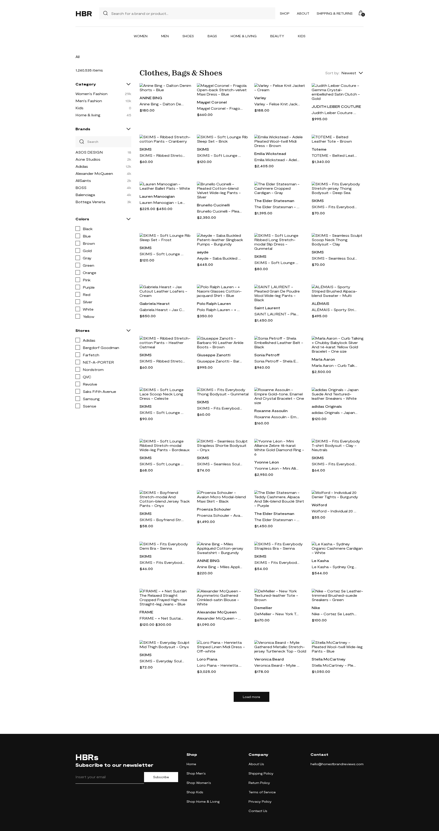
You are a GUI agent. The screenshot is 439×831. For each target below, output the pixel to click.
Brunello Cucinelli (213, 205)
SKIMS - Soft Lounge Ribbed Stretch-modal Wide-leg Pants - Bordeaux (162, 464)
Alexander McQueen (94, 173)
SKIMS (145, 149)
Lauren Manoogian (157, 196)
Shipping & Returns (335, 13)
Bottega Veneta (90, 202)
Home (191, 764)
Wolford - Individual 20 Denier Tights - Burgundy (334, 511)
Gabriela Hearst (154, 303)
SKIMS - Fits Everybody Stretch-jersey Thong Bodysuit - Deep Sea (334, 207)
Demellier (263, 607)
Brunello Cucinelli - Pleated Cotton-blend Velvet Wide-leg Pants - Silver (220, 211)
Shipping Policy (261, 773)
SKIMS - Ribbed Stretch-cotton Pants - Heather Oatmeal (162, 361)
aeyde (203, 252)
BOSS (80, 187)
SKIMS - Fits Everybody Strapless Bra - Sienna (277, 562)
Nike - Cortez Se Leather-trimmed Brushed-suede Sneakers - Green (334, 614)
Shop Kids (195, 792)
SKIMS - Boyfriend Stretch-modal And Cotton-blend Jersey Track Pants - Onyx (162, 519)
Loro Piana (207, 659)
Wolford (319, 505)
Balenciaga (85, 194)
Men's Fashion (88, 101)
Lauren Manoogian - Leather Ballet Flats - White (162, 202)
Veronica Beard (269, 659)
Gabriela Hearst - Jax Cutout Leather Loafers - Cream (162, 309)
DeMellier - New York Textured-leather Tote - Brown (277, 614)
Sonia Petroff (267, 355)
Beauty (277, 36)
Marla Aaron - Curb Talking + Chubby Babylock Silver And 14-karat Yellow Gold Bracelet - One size (334, 365)
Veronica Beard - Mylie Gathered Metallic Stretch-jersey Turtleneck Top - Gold (277, 665)
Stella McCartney (328, 659)
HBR (83, 13)
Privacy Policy (260, 801)
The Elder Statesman (274, 200)
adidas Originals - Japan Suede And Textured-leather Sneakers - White (334, 412)
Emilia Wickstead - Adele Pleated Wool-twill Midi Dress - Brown (277, 159)
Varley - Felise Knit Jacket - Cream (277, 104)
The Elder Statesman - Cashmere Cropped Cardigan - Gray (277, 207)
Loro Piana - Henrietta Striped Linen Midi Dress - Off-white (220, 665)
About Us (256, 764)
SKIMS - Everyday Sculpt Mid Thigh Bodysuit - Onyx (162, 661)
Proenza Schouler (214, 509)
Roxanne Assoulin (271, 410)
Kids (301, 36)
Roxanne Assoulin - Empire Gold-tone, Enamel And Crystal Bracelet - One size (277, 417)
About (303, 13)
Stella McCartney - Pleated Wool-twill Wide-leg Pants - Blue (334, 665)
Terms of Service (262, 792)
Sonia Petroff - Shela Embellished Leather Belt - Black (277, 361)
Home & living (87, 115)
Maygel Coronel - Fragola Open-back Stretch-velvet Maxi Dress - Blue (220, 108)
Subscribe (161, 777)
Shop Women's (199, 783)
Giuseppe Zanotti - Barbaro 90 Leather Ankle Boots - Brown (220, 361)
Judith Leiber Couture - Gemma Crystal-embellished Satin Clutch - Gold (334, 112)
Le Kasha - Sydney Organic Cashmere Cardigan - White (334, 567)
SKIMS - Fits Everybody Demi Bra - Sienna (162, 562)
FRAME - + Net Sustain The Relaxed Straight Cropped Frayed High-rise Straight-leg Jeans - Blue (162, 618)
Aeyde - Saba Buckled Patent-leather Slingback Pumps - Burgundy (220, 258)
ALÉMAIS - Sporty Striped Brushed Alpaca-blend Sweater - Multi (334, 309)
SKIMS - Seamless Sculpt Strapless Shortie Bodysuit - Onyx (220, 464)
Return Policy (259, 783)
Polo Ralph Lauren (214, 303)
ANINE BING (150, 98)
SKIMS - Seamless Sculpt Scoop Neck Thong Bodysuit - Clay (334, 258)
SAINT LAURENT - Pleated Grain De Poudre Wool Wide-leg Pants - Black (277, 314)
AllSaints (83, 180)
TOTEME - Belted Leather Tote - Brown (334, 155)
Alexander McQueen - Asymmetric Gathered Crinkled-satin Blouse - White (220, 618)
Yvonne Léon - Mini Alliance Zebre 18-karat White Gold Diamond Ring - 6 (277, 468)
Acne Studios (87, 159)
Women (140, 36)
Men (165, 36)
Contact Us (258, 811)
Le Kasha (320, 560)
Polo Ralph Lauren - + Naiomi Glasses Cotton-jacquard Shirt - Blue (220, 309)
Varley (260, 98)
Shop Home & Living (203, 801)
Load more (251, 697)
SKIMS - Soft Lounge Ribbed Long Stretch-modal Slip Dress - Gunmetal (277, 262)
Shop (284, 13)
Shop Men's (196, 773)
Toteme (319, 149)
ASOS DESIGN (89, 152)
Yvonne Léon (266, 462)
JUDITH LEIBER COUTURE (336, 106)
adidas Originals (327, 406)
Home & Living (244, 36)
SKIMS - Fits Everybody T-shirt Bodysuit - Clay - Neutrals (334, 464)
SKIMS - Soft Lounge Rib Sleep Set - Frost (162, 254)
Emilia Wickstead (270, 153)
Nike (316, 607)
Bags (212, 36)
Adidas (81, 166)
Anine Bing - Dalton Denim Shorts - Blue (162, 104)
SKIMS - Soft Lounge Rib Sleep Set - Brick (220, 155)
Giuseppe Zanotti (213, 355)
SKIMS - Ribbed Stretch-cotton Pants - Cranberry (162, 155)
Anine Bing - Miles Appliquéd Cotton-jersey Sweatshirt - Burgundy (220, 567)
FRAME (146, 612)
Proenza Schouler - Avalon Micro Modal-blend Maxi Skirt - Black (220, 515)
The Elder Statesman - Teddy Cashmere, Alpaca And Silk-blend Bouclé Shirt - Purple (277, 519)
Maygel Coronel (212, 102)
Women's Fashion (91, 93)
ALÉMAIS (320, 303)
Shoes (188, 36)
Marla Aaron (323, 359)
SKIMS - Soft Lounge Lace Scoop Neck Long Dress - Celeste (162, 412)
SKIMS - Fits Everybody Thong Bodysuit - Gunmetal (220, 408)
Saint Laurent (267, 308)
